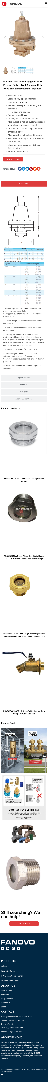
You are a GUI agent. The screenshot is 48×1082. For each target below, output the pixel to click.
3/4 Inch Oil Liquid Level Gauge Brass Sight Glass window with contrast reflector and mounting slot (24, 635)
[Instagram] (13, 948)
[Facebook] (7, 948)
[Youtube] (2, 948)
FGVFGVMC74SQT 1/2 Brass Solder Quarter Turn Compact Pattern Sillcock (24, 712)
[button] (20, 169)
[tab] (24, 184)
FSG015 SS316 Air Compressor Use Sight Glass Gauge (24, 480)
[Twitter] (18, 948)
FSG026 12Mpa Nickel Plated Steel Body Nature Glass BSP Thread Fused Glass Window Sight (24, 557)
